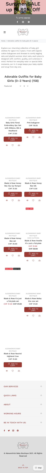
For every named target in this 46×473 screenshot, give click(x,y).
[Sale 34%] (33, 219)
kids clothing (33, 238)
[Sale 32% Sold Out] (13, 278)
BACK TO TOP (23, 467)
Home (3, 41)
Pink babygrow (33, 123)
